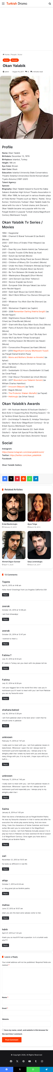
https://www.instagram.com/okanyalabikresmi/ (23, 452)
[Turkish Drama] (16, 3)
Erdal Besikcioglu (9, 524)
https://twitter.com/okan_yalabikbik (25, 455)
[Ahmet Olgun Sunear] (13, 545)
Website (5, 1019)
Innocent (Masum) (16, 386)
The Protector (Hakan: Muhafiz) (22, 393)
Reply (5, 595)
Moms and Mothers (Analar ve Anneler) (26, 357)
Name (5, 997)
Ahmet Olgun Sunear (11, 561)
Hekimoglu (13, 396)
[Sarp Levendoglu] (39, 545)
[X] (11, 478)
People (13, 54)
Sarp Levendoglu (35, 561)
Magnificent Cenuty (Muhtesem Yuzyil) (30, 351)
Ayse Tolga (32, 524)
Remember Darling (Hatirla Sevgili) (30, 311)
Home (7, 54)
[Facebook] (4, 478)
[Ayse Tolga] (39, 508)
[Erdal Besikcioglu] (13, 508)
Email (5, 1008)
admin (7, 72)
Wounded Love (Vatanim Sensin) (28, 380)
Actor (20, 54)
